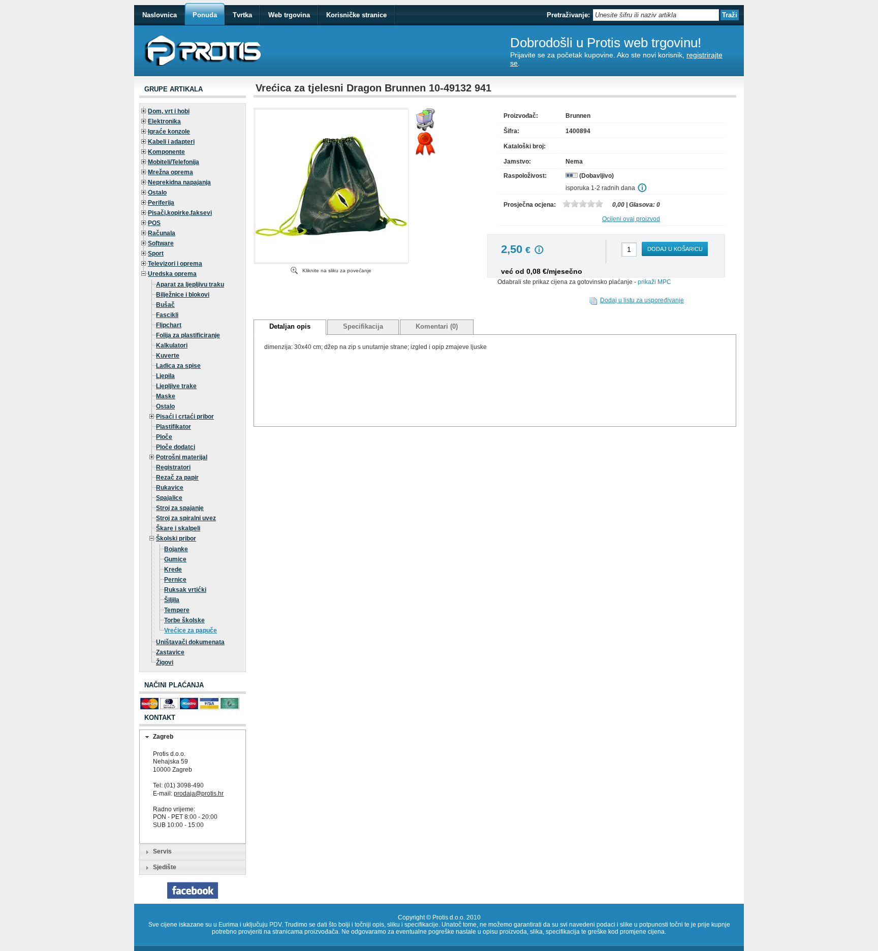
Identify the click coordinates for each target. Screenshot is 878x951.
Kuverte (167, 355)
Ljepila (165, 375)
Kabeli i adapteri (171, 141)
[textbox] (656, 15)
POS (154, 223)
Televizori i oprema (175, 263)
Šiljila (171, 600)
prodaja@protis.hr (199, 793)
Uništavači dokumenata (190, 642)
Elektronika (164, 121)
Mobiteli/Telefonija (173, 162)
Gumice (175, 559)
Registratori (173, 467)
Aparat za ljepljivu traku (190, 284)
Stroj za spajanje (180, 508)
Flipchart (168, 325)
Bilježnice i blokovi (182, 294)
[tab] (192, 737)
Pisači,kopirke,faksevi (180, 212)
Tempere (177, 610)
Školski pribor (176, 538)
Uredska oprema (172, 273)
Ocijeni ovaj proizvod (631, 219)
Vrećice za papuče (190, 630)
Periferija (161, 202)
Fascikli (167, 315)
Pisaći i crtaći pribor (185, 416)
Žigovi (164, 662)
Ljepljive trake (176, 386)
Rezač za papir (177, 477)
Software (161, 243)
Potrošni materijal (181, 457)
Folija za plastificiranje (188, 335)
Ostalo (157, 192)
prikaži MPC (654, 282)
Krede (173, 569)
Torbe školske (184, 620)
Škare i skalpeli (178, 528)
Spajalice (169, 497)
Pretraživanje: (568, 15)
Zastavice (170, 652)
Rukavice (169, 487)
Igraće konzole (169, 131)
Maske (165, 396)
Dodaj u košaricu (675, 249)
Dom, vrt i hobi (169, 111)
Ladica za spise (178, 365)
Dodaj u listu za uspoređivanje (642, 300)
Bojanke (176, 549)
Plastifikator (173, 426)
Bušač (165, 304)
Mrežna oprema (170, 172)
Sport (156, 253)
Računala (161, 233)
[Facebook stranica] (192, 896)
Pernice (175, 579)
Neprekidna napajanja (179, 182)
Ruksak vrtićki (185, 589)
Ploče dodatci (175, 447)
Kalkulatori (171, 345)
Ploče (164, 436)
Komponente (166, 151)
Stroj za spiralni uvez (186, 518)
